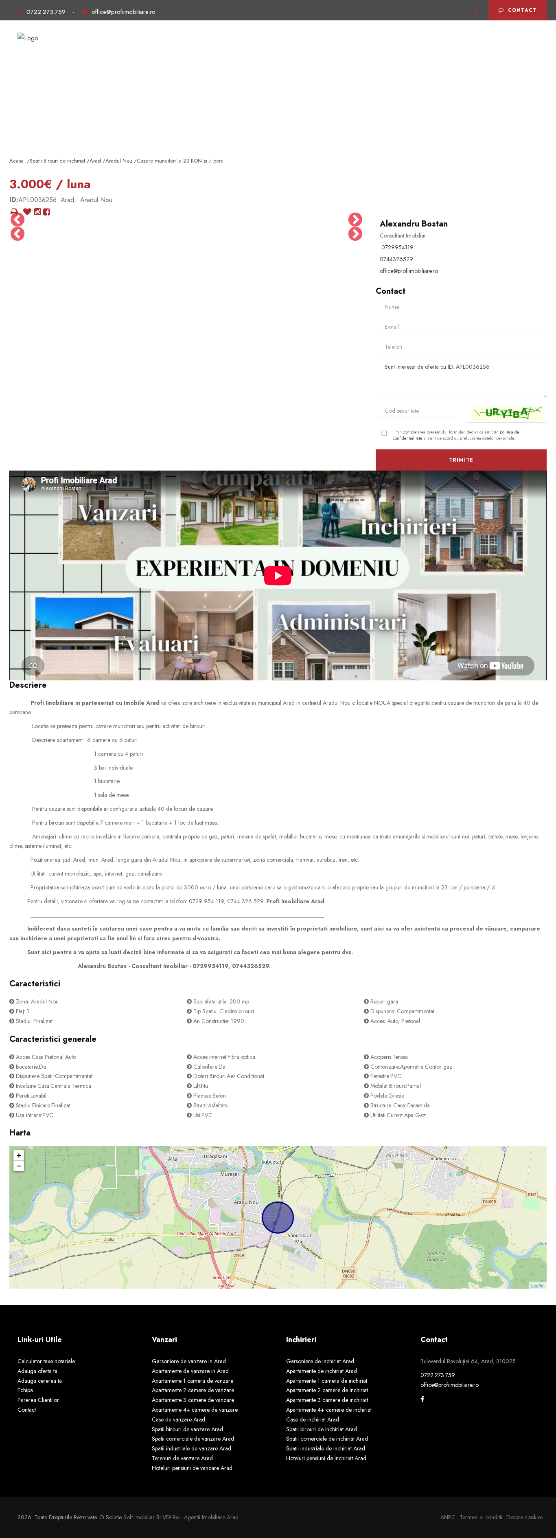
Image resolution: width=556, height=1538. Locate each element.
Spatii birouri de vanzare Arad (187, 1429)
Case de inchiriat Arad (312, 1419)
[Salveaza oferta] (27, 212)
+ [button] (19, 1155)
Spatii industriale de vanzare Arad (191, 1448)
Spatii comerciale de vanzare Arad (193, 1439)
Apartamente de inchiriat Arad (321, 1371)
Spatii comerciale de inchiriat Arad (327, 1439)
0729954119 (397, 247)
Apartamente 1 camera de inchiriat (326, 1381)
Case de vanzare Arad (178, 1419)
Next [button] (355, 219)
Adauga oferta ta (405, 48)
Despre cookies (524, 1517)
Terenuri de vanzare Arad (182, 1458)
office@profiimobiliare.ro (123, 11)
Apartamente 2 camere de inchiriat (327, 1390)
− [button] (19, 1166)
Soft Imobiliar (139, 1517)
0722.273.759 (47, 11)
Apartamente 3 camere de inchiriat (327, 1400)
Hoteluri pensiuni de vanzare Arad (192, 1468)
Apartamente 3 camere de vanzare (193, 1400)
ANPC (447, 1517)
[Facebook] (46, 212)
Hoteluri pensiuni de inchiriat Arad (326, 1458)
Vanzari (184, 48)
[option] (38, 234)
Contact (522, 10)
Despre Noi (348, 48)
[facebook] (475, 11)
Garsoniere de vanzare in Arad (189, 1361)
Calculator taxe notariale (46, 1361)
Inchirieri (223, 48)
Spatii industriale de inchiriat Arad (325, 1448)
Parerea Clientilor (38, 1400)
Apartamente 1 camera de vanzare (192, 1381)
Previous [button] (17, 219)
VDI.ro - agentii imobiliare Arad (200, 1517)
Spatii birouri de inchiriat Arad (321, 1429)
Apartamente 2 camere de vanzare (193, 1390)
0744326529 (396, 259)
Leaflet (538, 1285)
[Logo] (28, 34)
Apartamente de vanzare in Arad (190, 1371)
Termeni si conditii (481, 1517)
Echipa (25, 1390)
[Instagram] (37, 212)
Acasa (150, 48)
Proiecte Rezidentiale (284, 48)
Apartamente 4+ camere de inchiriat (329, 1410)
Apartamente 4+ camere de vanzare (195, 1410)
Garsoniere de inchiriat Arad (320, 1361)
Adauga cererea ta (473, 48)
